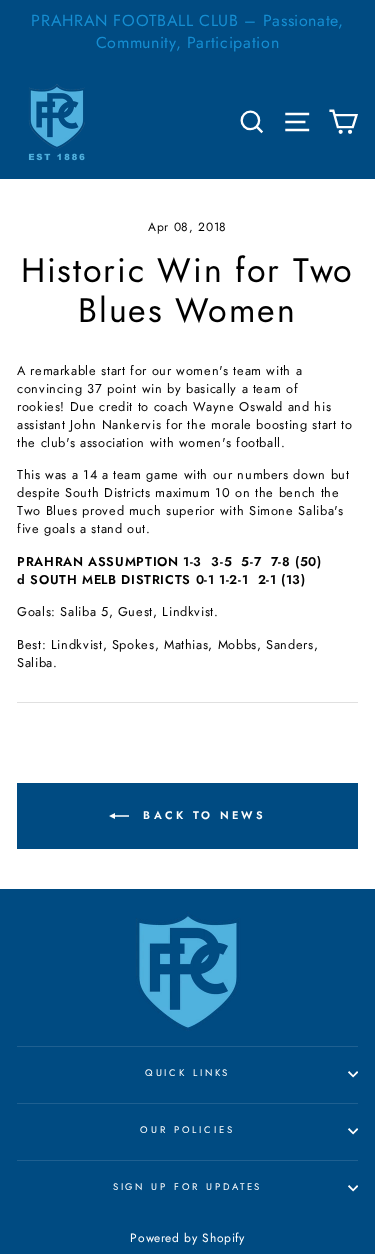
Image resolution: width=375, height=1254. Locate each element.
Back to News (201, 815)
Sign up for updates (188, 1187)
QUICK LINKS (188, 1073)
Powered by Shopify (187, 1238)
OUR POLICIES (187, 1130)
